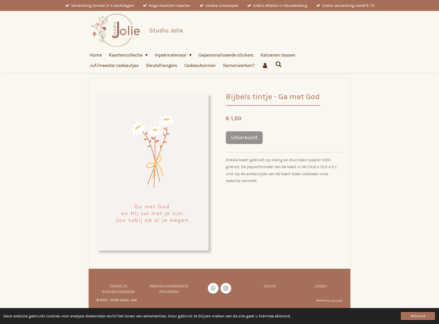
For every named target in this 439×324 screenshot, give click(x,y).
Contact (321, 285)
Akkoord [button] (418, 316)
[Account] (265, 65)
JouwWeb (337, 300)
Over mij (270, 285)
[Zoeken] (278, 64)
